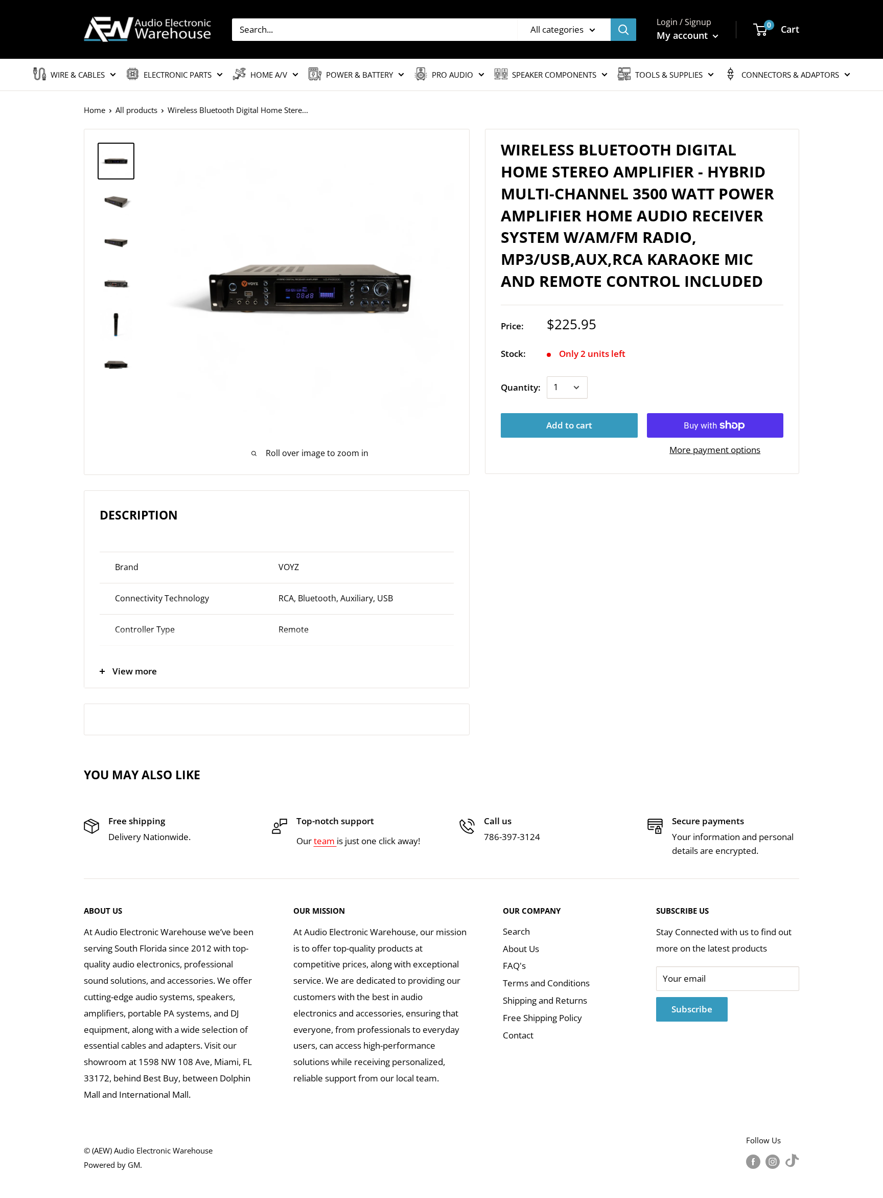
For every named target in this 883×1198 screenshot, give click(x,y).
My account (683, 35)
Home (94, 110)
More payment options (714, 450)
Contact (518, 1035)
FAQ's (514, 965)
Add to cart (569, 425)
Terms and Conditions (546, 983)
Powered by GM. (113, 1165)
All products (136, 110)
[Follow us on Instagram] (772, 1161)
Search (516, 931)
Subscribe (691, 1009)
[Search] (623, 29)
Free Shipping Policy (542, 1018)
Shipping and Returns (545, 1000)
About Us (521, 949)
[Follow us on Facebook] (753, 1161)
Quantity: (521, 387)
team (325, 841)
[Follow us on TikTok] (792, 1161)
